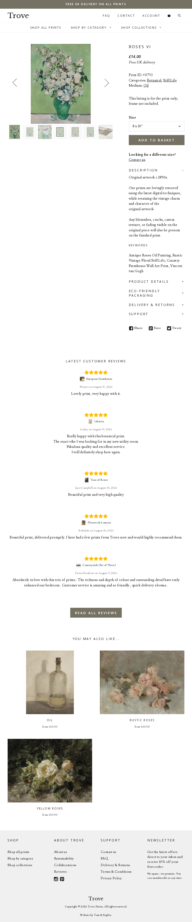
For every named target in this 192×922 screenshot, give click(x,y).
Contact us (137, 160)
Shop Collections (139, 28)
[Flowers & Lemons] (84, 522)
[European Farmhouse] (83, 379)
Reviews (60, 872)
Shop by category (20, 858)
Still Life (170, 80)
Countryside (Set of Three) (99, 565)
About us (60, 852)
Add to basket (156, 140)
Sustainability (64, 858)
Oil (146, 85)
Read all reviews (96, 612)
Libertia (99, 421)
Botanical (154, 80)
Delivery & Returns (115, 865)
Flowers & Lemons (99, 522)
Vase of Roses (99, 480)
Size (132, 117)
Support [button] (139, 314)
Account (151, 16)
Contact (126, 16)
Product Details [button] (149, 281)
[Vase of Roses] (87, 480)
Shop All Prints (45, 28)
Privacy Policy (111, 878)
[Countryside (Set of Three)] (79, 565)
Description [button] (143, 170)
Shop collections (19, 865)
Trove (18, 15)
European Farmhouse (99, 379)
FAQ (106, 16)
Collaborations (65, 865)
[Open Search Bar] (179, 16)
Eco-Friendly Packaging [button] (144, 293)
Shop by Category (89, 28)
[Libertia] (91, 421)
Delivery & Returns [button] (152, 304)
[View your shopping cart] (169, 16)
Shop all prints (18, 852)
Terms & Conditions (116, 872)
